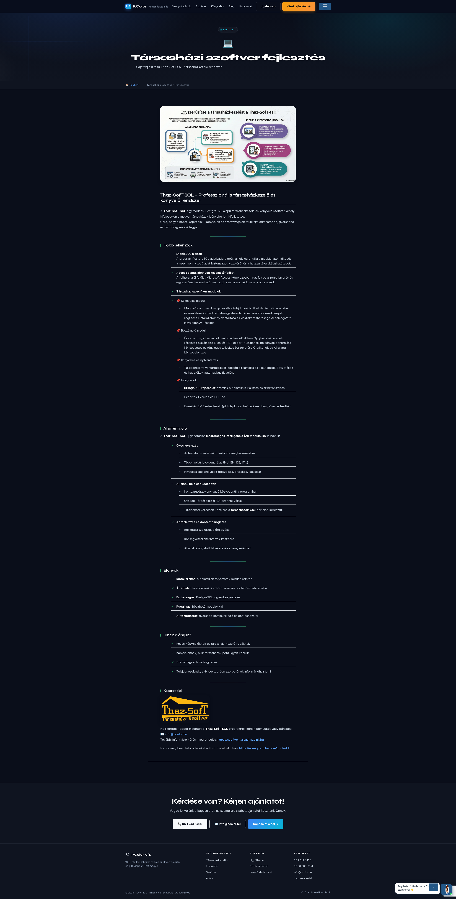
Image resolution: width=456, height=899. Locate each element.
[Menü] (325, 6)
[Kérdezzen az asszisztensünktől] (447, 890)
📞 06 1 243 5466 (190, 824)
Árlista (209, 878)
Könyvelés (217, 6)
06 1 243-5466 (302, 860)
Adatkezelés (182, 892)
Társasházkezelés (217, 860)
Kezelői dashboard (261, 872)
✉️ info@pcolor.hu (228, 824)
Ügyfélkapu (268, 6)
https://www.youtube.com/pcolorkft (264, 748)
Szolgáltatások (181, 6)
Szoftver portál (259, 866)
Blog (231, 6)
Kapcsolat (245, 6)
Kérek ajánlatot (299, 6)
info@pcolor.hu (303, 872)
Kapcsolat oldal (303, 878)
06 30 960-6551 (303, 866)
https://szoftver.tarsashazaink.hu (240, 739)
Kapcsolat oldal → (265, 824)
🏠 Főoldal (132, 84)
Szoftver (201, 6)
